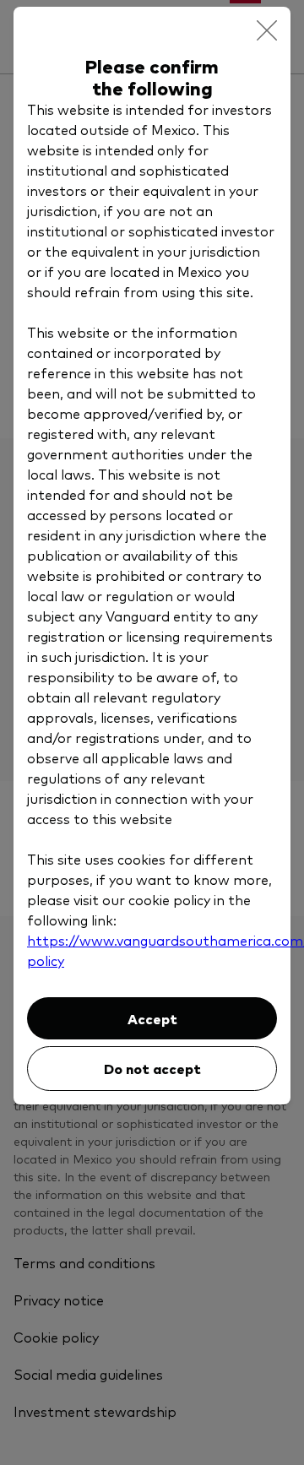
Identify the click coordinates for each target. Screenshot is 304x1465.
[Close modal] (267, 30)
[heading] (152, 76)
